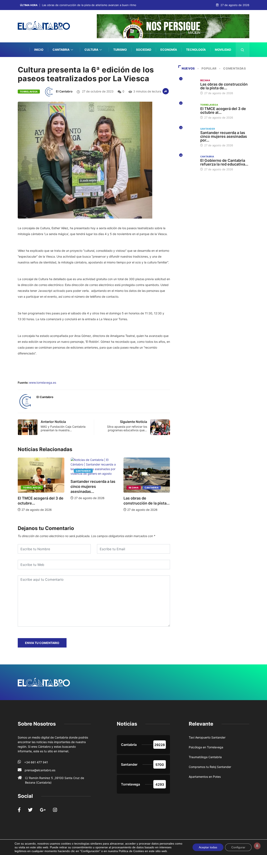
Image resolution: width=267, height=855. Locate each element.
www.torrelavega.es (42, 382)
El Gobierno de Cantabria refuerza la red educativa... (224, 162)
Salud (226, 64)
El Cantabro (64, 91)
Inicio (38, 49)
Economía (168, 49)
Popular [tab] (209, 68)
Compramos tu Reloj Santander (210, 767)
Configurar (238, 847)
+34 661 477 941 (36, 762)
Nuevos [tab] (188, 68)
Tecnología (196, 49)
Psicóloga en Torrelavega (206, 747)
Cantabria (61, 49)
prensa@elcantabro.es (40, 770)
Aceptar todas (208, 847)
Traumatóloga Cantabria (205, 757)
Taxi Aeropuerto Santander (207, 737)
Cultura (91, 49)
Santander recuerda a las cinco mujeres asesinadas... (46, 486)
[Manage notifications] (257, 845)
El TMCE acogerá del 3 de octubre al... (223, 110)
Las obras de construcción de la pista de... (224, 86)
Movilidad (223, 49)
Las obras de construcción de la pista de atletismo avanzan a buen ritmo (89, 5)
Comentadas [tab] (234, 68)
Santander (36, 470)
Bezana (87, 487)
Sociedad (143, 49)
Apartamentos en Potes (205, 776)
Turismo (120, 49)
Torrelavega (29, 91)
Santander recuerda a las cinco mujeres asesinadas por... (223, 136)
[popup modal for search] (242, 49)
